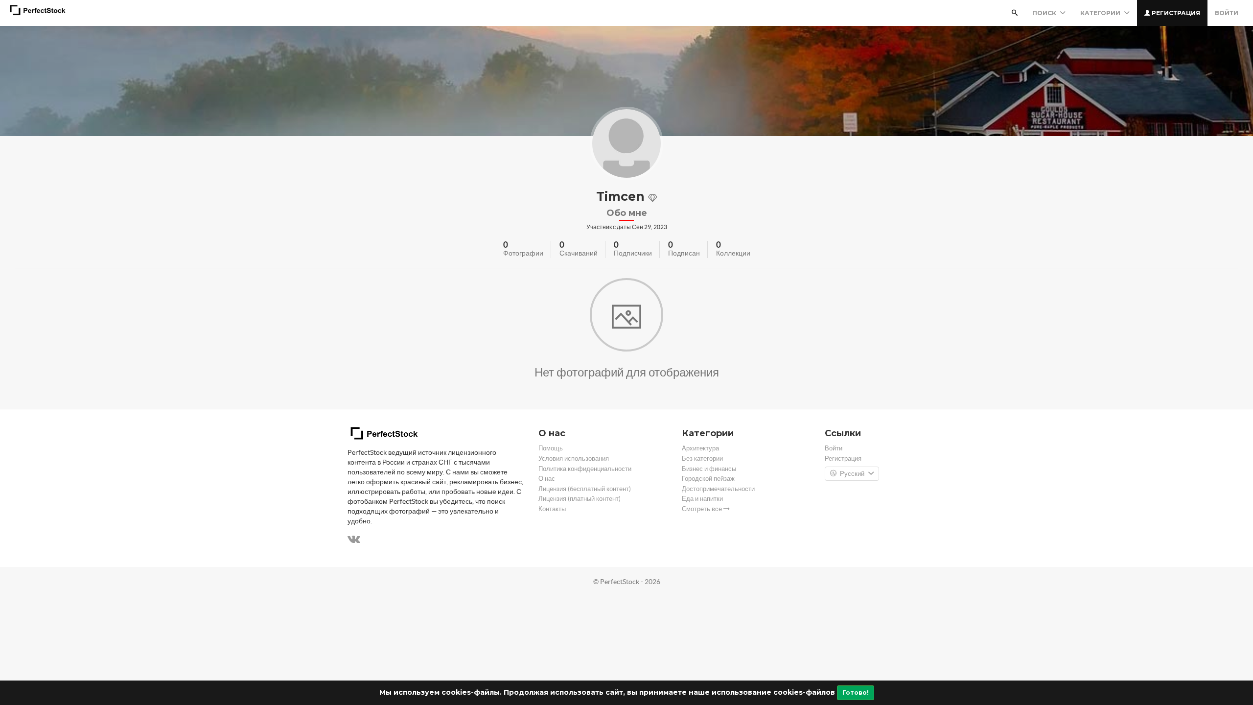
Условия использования (573, 458)
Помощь (550, 448)
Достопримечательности (718, 489)
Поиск (1045, 13)
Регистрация (1175, 13)
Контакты (552, 509)
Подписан (684, 253)
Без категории (702, 458)
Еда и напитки (702, 498)
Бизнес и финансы (709, 468)
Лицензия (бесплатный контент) (584, 489)
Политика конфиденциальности (584, 468)
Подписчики (633, 253)
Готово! (855, 692)
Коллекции (733, 253)
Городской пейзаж (708, 478)
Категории (1101, 13)
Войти (1226, 13)
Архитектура (700, 448)
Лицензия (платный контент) (579, 498)
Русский (852, 473)
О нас (546, 478)
